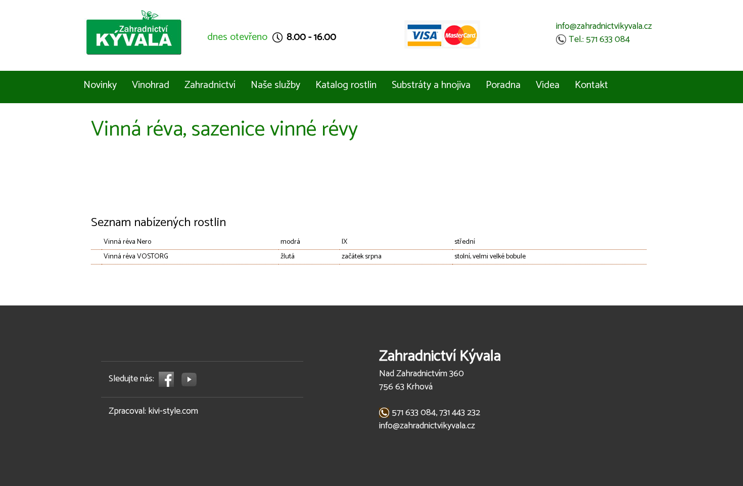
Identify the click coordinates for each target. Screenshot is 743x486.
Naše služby (275, 85)
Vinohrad (150, 85)
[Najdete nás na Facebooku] (166, 378)
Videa (548, 85)
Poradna (503, 85)
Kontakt (591, 85)
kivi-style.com (173, 411)
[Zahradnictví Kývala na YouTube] (189, 378)
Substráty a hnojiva (431, 85)
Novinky (100, 85)
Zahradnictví (210, 85)
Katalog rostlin (346, 85)
